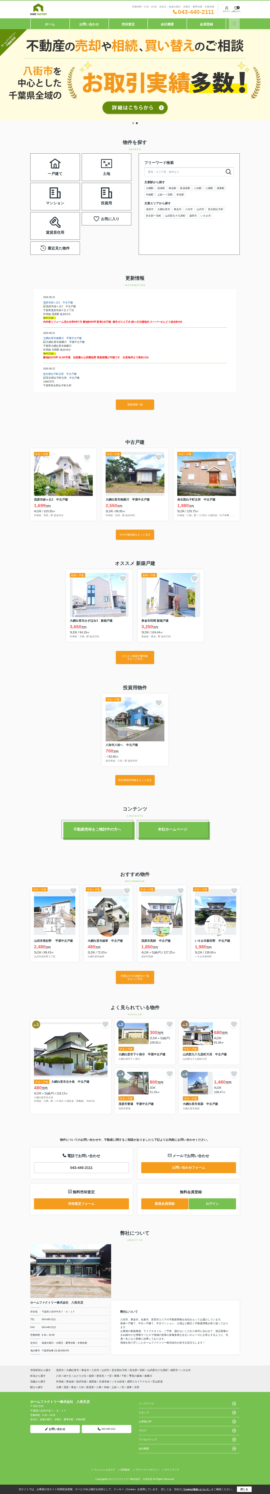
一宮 (109, 1375)
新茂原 (90, 1387)
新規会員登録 (165, 1203)
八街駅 (198, 188)
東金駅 (172, 188)
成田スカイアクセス (139, 1381)
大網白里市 (163, 209)
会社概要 (167, 24)
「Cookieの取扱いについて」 (196, 1489)
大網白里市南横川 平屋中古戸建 (62, 338)
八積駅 (209, 188)
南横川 (148, 1375)
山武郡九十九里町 (175, 215)
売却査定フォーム (81, 1203)
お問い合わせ (89, 24)
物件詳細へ (49, 317)
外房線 (60, 1381)
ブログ (142, 1430)
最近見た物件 (59, 248)
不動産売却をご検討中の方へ (97, 829)
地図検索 (43, 171)
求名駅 (180, 194)
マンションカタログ (104, 1469)
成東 (129, 1387)
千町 (124, 1375)
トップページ (146, 1403)
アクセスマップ (148, 1439)
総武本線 (81, 1381)
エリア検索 (43, 162)
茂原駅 (161, 188)
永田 (136, 1387)
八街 (59, 1375)
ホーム (50, 24)
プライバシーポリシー (147, 1469)
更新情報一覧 (135, 404)
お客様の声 (145, 1421)
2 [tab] (137, 123)
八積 (98, 1387)
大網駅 (150, 188)
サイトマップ (172, 1469)
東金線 (70, 1381)
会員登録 (206, 24)
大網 (58, 1387)
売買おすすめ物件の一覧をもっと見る (135, 977)
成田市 (193, 215)
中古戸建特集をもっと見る (135, 534)
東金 (73, 1387)
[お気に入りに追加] (87, 457)
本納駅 (150, 194)
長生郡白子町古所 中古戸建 (60, 373)
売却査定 (128, 24)
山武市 (200, 209)
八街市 (189, 209)
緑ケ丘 (68, 1375)
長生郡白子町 (215, 209)
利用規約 (125, 1469)
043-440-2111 (81, 1168)
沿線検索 (67, 162)
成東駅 (220, 188)
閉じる (244, 1489)
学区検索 (67, 171)
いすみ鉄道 (118, 1381)
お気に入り (110, 219)
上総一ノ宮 (117, 1387)
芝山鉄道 (157, 1381)
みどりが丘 (80, 1375)
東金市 (177, 209)
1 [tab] (133, 123)
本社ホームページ (172, 829)
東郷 (117, 1375)
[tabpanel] (135, 75)
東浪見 (100, 1375)
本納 (106, 1387)
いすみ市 (206, 215)
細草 (92, 1375)
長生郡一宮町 (153, 215)
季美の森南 (136, 1375)
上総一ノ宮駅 (165, 194)
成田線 (93, 1381)
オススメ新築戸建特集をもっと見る (135, 657)
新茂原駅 (185, 188)
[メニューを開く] (234, 23)
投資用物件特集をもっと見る (135, 780)
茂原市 (150, 209)
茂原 (66, 1387)
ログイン (226, 11)
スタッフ (144, 1412)
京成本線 (104, 1381)
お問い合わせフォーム (188, 1167)
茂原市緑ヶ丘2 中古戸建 (58, 302)
